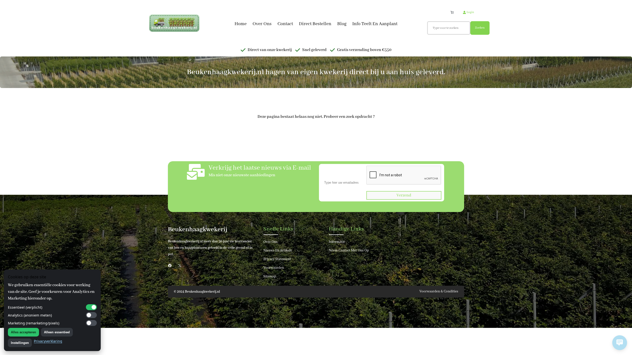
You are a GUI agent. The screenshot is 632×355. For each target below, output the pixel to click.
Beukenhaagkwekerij (197, 229)
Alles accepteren (23, 332)
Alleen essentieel (57, 332)
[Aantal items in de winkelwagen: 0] (452, 12)
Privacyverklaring (48, 341)
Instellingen (20, 343)
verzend (403, 195)
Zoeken (480, 28)
